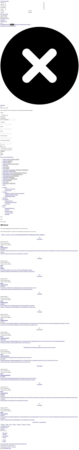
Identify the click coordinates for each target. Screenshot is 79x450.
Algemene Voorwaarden (9, 444)
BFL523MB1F (2, 377)
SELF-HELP (12, 24)
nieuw (44, 235)
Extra (4, 207)
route (1, 23)
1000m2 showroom (9, 201)
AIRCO (4, 182)
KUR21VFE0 (2, 286)
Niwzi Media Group (7, 448)
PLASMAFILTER (6, 183)
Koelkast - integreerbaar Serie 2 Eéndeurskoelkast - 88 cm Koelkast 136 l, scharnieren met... (18, 307)
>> (36, 422)
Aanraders (5, 192)
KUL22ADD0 (2, 249)
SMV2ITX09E (3, 339)
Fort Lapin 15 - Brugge (4, 18)
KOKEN (4, 167)
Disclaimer (2, 444)
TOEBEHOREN (5, 177)
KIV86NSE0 (2, 394)
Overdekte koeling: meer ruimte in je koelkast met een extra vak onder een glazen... (16, 289)
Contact (4, 205)
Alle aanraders (35, 422)
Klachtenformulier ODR (22, 444)
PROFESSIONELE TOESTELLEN (8, 173)
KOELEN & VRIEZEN (6, 164)
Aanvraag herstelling (26, 24)
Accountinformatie (9, 26)
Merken (4, 185)
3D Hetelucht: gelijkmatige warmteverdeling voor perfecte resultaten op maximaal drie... (17, 271)
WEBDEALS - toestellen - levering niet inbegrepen (14, 193)
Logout (14, 26)
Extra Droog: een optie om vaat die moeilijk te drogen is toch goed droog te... (15, 342)
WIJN (4, 165)
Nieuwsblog (5, 198)
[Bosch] (14, 424)
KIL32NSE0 (2, 322)
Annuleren (2, 151)
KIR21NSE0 (2, 304)
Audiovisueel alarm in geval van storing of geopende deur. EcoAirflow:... (14, 254)
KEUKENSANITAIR (6, 179)
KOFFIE (4, 168)
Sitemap (4, 437)
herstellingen (7, 204)
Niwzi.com (14, 447)
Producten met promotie (10, 189)
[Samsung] (24, 424)
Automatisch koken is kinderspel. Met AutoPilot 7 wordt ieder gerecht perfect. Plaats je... (17, 380)
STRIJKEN (4, 162)
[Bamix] (28, 424)
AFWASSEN (5, 161)
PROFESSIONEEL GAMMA (10, 196)
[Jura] (10, 424)
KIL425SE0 (2, 415)
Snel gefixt (2, 429)
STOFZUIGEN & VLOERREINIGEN (9, 170)
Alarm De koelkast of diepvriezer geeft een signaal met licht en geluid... (14, 400)
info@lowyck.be (3, 21)
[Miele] (7, 424)
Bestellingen (2, 26)
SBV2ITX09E (2, 359)
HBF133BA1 (2, 268)
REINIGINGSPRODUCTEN (5, 24)
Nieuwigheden (42, 422)
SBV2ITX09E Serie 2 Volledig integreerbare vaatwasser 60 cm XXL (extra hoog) (16, 357)
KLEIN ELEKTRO (6, 171)
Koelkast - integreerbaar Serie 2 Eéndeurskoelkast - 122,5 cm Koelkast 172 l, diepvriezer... (17, 420)
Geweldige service (4, 427)
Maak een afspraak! (4, 14)
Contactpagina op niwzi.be (5, 447)
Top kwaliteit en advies (5, 426)
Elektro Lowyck (5, 115)
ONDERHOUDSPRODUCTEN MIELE (11, 195)
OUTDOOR (5, 180)
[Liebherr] (3, 424)
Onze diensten (6, 199)
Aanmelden (7, 214)
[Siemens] (19, 424)
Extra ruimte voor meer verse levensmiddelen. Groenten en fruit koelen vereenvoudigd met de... (19, 325)
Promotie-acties (8, 190)
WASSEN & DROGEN (7, 159)
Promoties (5, 187)
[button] (4, 1)
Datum (2, 120)
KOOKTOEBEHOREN (6, 176)
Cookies (15, 444)
